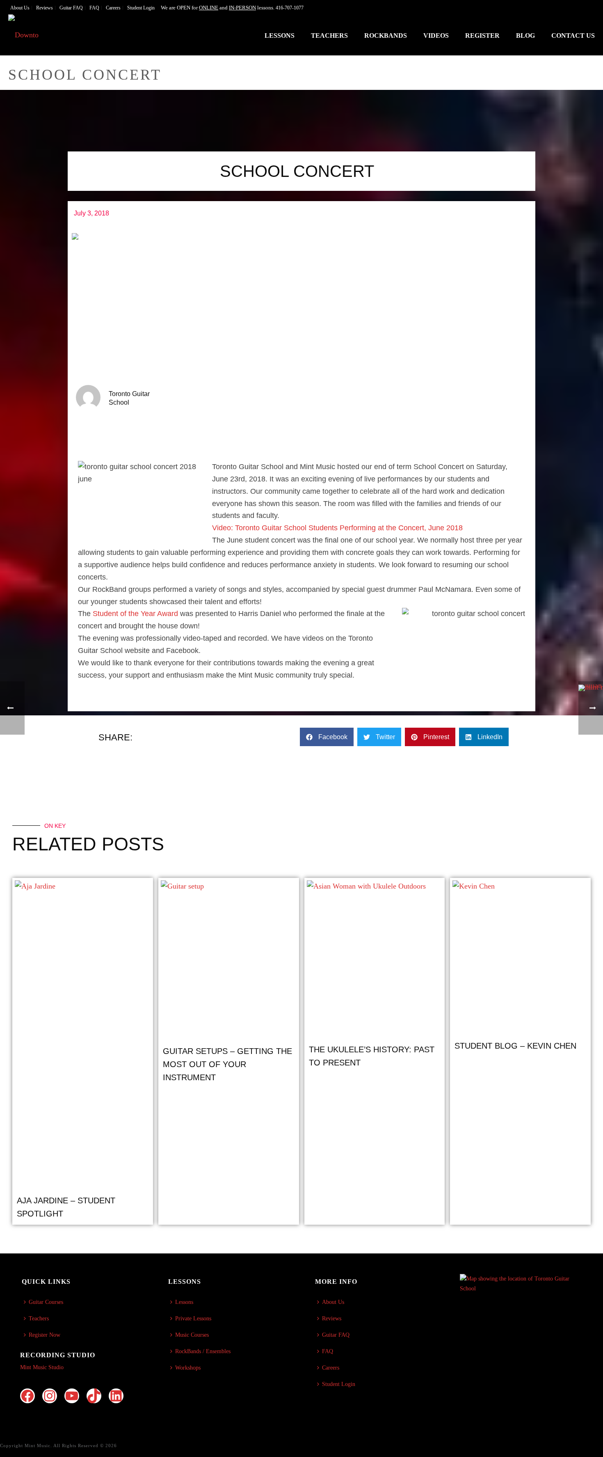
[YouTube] (71, 1395)
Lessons (280, 35)
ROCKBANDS (385, 35)
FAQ (327, 1351)
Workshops (188, 1368)
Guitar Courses (46, 1302)
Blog (525, 35)
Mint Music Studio (42, 1367)
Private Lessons (193, 1318)
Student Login (338, 1384)
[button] (327, 737)
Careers (330, 1368)
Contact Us (573, 35)
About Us (333, 1302)
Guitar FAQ (335, 1335)
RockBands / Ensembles (203, 1351)
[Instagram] (49, 1395)
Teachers (329, 35)
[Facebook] (27, 1395)
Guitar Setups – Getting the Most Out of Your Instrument (227, 1064)
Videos (436, 35)
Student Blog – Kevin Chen (515, 1045)
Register (482, 35)
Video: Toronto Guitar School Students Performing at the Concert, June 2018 (337, 528)
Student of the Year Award (134, 613)
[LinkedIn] (116, 1395)
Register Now (44, 1335)
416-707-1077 (290, 8)
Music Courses (192, 1335)
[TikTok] (94, 1395)
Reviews (331, 1318)
